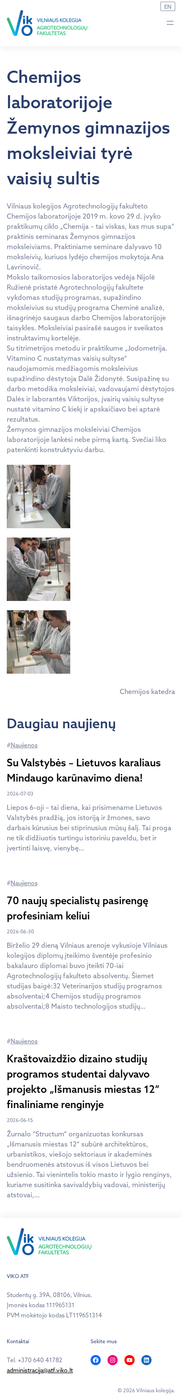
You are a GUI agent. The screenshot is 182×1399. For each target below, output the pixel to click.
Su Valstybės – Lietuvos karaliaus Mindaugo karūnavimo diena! (84, 770)
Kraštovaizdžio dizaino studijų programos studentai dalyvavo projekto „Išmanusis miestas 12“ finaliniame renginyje (83, 1081)
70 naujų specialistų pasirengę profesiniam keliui (77, 908)
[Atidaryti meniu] (170, 23)
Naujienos (24, 745)
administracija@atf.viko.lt (40, 1370)
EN (167, 6)
